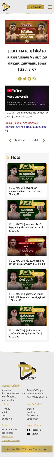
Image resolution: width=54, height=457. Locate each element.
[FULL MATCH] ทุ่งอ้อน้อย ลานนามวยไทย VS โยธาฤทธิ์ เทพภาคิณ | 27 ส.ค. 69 (25, 334)
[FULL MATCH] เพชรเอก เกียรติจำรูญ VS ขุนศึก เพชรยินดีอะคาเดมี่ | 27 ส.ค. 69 (27, 228)
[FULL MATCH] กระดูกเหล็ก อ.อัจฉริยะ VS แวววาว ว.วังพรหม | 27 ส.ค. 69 (25, 191)
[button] (20, 78)
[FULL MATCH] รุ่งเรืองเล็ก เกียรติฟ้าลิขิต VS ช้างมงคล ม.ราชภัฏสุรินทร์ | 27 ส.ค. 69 (27, 297)
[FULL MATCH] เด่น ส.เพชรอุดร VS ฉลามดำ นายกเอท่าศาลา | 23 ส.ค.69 (27, 262)
